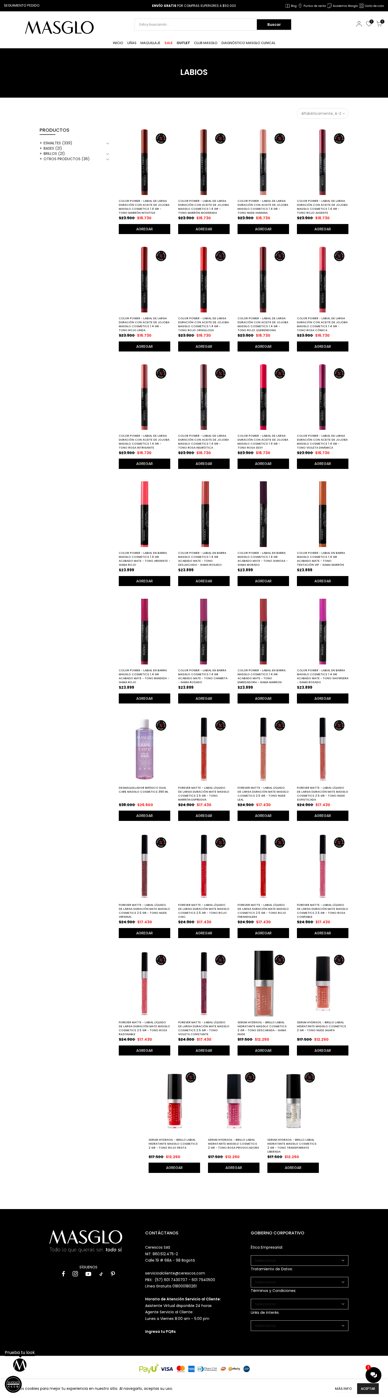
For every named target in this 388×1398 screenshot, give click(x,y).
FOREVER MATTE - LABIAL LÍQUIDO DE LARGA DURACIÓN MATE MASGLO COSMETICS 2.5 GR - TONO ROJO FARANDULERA (263, 911)
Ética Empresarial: (267, 1247)
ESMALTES (58, 143)
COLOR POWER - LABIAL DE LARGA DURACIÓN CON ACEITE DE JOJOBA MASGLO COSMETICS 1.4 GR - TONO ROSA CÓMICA (322, 324)
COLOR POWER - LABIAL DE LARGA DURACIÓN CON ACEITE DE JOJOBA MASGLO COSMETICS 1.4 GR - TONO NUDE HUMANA (263, 207)
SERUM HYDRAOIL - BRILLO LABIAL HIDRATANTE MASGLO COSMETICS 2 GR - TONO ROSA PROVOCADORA (233, 1144)
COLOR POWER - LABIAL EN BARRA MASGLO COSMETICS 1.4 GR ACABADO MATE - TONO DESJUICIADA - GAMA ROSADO (202, 559)
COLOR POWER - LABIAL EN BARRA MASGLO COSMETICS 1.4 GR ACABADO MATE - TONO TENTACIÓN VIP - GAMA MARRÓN (321, 559)
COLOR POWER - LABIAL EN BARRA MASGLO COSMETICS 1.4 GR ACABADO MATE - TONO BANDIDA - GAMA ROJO (144, 676)
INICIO (118, 42)
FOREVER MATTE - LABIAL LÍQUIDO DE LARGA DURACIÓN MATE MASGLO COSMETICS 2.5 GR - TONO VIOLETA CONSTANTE (203, 1028)
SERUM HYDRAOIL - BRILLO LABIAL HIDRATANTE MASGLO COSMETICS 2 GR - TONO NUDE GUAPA (321, 1026)
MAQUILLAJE (150, 42)
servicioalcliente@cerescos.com (175, 1273)
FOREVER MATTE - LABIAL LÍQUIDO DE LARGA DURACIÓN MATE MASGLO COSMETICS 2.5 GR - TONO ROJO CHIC (203, 911)
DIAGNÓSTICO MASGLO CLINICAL (248, 42)
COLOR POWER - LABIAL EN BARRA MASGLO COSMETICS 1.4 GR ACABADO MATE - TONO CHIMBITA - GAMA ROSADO (203, 676)
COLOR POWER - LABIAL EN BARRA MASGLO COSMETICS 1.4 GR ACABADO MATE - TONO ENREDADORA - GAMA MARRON (262, 676)
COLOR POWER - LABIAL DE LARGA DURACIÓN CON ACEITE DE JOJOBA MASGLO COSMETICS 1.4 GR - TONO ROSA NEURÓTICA (203, 442)
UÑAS (131, 42)
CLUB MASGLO (205, 42)
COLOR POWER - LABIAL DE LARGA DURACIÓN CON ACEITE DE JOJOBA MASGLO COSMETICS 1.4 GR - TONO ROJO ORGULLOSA (203, 324)
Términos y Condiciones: (273, 1290)
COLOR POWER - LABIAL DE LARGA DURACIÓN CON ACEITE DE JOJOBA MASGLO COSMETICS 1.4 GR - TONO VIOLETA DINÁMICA (322, 442)
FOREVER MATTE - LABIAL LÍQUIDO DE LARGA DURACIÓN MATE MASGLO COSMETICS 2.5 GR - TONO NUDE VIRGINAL (144, 911)
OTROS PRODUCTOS (67, 159)
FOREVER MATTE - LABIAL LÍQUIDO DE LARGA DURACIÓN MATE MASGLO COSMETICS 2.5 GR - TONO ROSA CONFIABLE (322, 911)
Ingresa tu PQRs (160, 1331)
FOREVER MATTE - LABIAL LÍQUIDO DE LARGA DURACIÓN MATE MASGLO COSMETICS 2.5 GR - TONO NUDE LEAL (263, 794)
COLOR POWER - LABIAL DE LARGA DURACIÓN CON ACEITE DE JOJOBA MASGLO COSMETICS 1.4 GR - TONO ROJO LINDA (144, 324)
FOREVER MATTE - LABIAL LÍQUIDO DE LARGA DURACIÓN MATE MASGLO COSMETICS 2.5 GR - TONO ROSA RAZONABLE (144, 1028)
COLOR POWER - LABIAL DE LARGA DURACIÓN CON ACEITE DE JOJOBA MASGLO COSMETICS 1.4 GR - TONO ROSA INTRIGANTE (144, 442)
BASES (53, 148)
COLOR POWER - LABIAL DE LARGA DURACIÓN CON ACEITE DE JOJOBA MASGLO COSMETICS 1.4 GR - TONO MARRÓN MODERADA (203, 207)
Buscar (274, 24)
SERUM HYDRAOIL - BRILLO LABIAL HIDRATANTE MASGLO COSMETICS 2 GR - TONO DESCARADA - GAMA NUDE (262, 1028)
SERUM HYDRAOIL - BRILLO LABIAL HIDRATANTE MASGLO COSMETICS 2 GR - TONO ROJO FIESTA (173, 1144)
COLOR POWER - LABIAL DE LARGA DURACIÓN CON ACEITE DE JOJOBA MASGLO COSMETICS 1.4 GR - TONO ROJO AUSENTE (322, 207)
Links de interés (265, 1312)
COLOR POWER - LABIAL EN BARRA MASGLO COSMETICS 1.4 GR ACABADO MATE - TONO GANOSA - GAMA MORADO (263, 559)
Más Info (343, 1388)
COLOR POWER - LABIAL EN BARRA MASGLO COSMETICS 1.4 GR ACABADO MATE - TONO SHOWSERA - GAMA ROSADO (322, 676)
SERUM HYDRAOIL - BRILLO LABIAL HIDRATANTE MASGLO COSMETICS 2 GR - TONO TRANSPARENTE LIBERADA (291, 1146)
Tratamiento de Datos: (272, 1269)
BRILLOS (54, 154)
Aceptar (368, 1388)
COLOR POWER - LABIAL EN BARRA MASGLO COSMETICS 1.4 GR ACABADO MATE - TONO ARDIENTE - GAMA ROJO (144, 559)
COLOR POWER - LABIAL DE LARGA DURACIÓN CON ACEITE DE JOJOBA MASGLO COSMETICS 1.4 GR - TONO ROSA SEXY (263, 442)
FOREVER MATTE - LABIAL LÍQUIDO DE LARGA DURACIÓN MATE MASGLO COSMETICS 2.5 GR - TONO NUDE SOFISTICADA (322, 794)
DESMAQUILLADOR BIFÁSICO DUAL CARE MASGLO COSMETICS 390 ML (143, 790)
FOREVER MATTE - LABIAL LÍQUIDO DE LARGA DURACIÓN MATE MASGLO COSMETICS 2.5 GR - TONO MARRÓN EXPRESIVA (203, 794)
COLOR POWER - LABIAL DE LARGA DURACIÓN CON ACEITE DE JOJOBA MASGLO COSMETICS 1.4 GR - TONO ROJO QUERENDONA (263, 324)
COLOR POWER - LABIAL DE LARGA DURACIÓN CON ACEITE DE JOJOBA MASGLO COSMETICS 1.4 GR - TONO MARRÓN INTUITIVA (144, 207)
